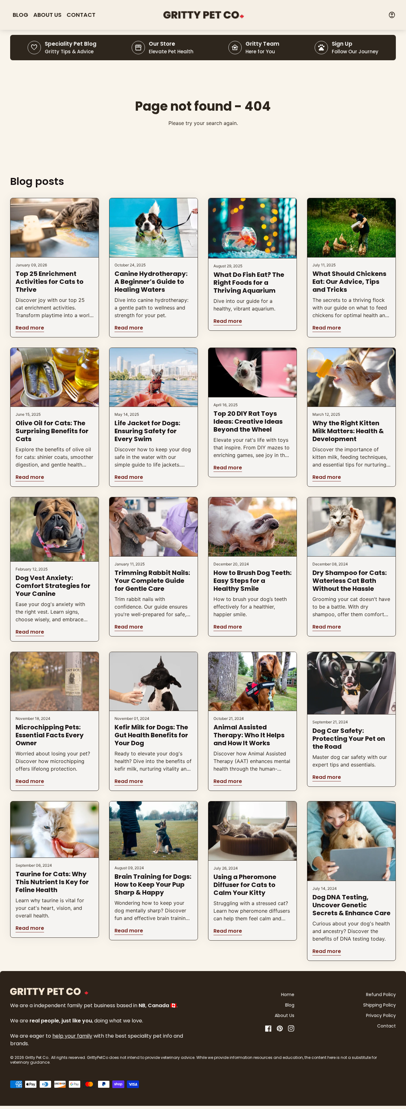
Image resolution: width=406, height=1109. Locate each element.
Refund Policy (381, 994)
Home (287, 994)
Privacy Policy (381, 1015)
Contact (81, 15)
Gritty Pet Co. (37, 1057)
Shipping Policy (379, 1005)
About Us (47, 15)
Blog (20, 15)
